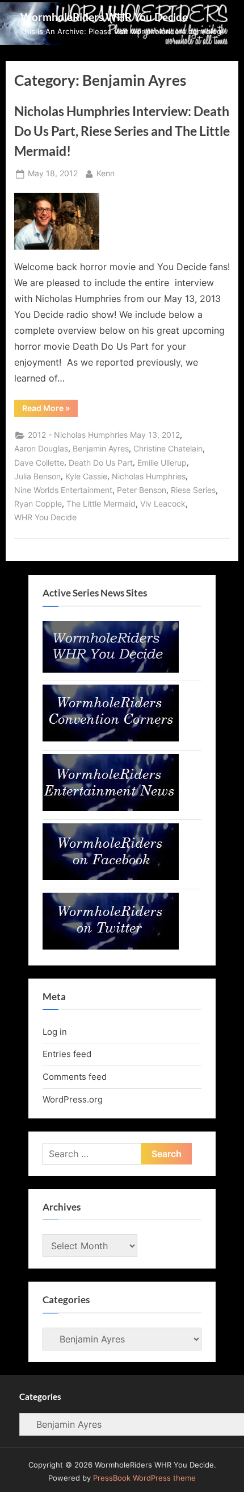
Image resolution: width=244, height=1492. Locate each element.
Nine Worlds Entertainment (63, 490)
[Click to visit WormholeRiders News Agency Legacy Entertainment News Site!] (111, 807)
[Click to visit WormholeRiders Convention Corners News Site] (111, 738)
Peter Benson (141, 490)
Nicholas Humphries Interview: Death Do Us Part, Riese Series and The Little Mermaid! (122, 131)
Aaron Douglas (41, 448)
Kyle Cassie (86, 476)
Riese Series (193, 490)
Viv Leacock (163, 503)
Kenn (105, 173)
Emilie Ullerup (162, 462)
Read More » (50, 410)
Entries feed (67, 1053)
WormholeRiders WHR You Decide (104, 16)
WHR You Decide (45, 517)
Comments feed (75, 1076)
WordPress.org (73, 1099)
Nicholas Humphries (149, 476)
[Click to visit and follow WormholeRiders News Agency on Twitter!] (111, 946)
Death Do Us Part (101, 462)
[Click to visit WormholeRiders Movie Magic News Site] (111, 669)
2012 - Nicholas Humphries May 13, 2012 (104, 435)
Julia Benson (37, 476)
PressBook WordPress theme (144, 1478)
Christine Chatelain (168, 448)
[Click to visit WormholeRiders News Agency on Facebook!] (111, 877)
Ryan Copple (38, 503)
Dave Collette (39, 462)
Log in (55, 1031)
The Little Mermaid (101, 503)
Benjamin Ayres (101, 448)
